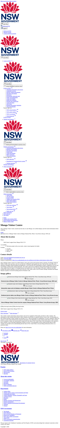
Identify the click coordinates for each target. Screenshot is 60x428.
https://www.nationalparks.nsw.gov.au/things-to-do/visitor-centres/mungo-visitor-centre (32, 260)
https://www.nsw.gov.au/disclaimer (14, 327)
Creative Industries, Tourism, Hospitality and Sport (15, 395)
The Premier (6, 411)
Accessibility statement (9, 380)
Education (6, 398)
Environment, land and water (13, 96)
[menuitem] (7, 31)
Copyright (6, 381)
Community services (11, 91)
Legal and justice (10, 102)
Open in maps (4, 311)
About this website (6, 376)
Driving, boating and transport (13, 92)
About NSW (9, 195)
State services (7, 372)
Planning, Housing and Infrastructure (12, 400)
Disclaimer (6, 383)
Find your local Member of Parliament (12, 414)
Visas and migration (11, 106)
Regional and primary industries (13, 105)
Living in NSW (8, 88)
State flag (6, 373)
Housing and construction (12, 101)
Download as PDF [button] (6, 330)
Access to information (9, 379)
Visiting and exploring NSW (13, 199)
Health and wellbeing (11, 100)
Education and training (11, 93)
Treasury (6, 405)
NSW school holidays (11, 201)
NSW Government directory (10, 385)
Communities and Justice (9, 394)
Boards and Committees (9, 415)
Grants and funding (10, 98)
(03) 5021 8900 (7, 258)
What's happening (9, 194)
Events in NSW (10, 198)
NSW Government (6, 408)
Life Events (9, 104)
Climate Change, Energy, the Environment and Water (16, 392)
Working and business (9, 146)
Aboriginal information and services (14, 89)
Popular (3, 367)
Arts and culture (10, 196)
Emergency (9, 95)
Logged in (5, 28)
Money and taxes (10, 154)
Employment (9, 152)
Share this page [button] (24, 330)
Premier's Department (8, 401)
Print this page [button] (15, 330)
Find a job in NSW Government (11, 416)
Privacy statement (8, 384)
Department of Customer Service (27, 362)
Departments (4, 388)
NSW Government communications (12, 419)
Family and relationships (12, 97)
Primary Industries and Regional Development (14, 403)
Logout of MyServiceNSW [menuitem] (10, 33)
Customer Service (8, 396)
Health (5, 399)
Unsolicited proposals (8, 420)
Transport (6, 404)
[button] (29, 279)
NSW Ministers (7, 412)
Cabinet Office (7, 391)
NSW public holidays (11, 200)
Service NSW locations (9, 371)
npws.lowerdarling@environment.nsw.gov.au (14, 257)
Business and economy (11, 149)
